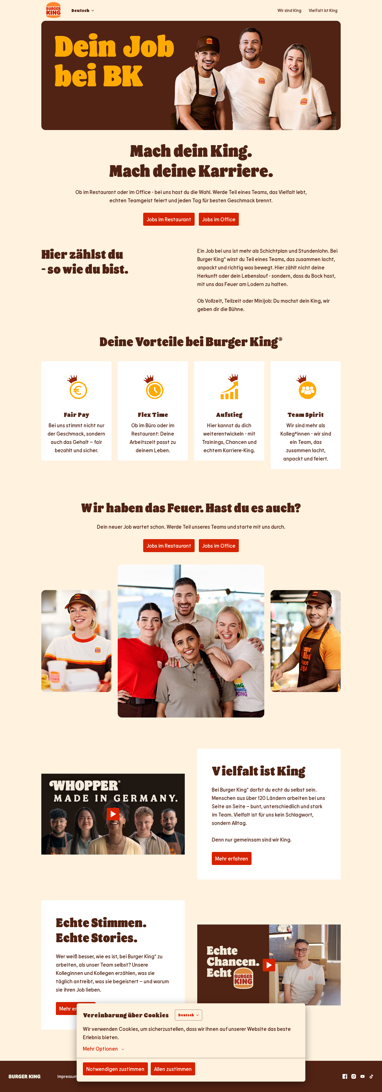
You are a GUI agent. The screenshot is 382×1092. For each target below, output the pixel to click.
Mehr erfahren (231, 858)
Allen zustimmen (173, 1069)
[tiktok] (371, 1076)
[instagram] (353, 1076)
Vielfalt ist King (323, 10)
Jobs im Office (218, 219)
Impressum (67, 1076)
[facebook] (344, 1076)
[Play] (113, 814)
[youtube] (362, 1076)
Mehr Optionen (100, 1048)
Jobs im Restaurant (169, 219)
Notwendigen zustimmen (115, 1069)
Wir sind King (289, 10)
